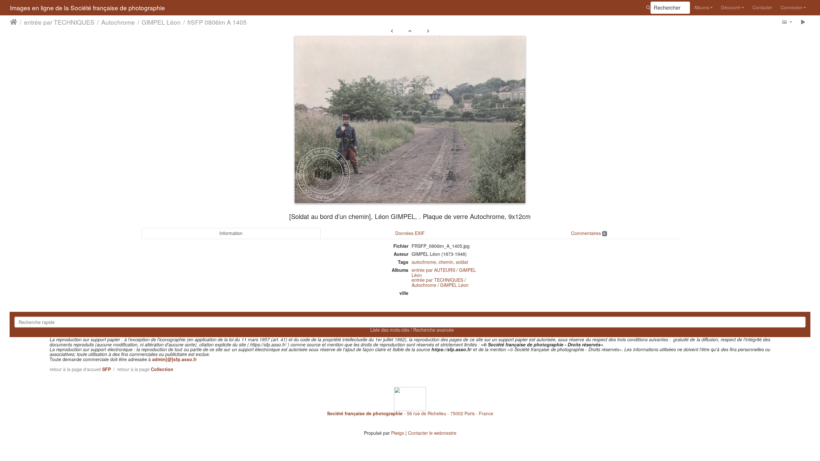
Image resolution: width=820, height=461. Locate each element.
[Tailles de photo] (786, 22)
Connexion (791, 7)
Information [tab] (230, 233)
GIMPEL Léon (161, 22)
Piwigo (397, 433)
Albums (701, 7)
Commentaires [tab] (588, 233)
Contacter (762, 7)
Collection (162, 369)
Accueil (13, 22)
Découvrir (731, 7)
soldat (462, 262)
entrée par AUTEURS (433, 270)
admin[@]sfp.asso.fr (174, 359)
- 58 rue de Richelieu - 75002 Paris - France (410, 413)
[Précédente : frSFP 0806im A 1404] (392, 30)
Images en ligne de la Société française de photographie (87, 7)
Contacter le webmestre (432, 433)
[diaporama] (803, 22)
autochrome (424, 262)
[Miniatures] (410, 30)
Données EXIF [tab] (410, 233)
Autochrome (118, 22)
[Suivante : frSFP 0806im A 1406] (428, 30)
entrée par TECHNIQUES (59, 22)
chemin (446, 262)
